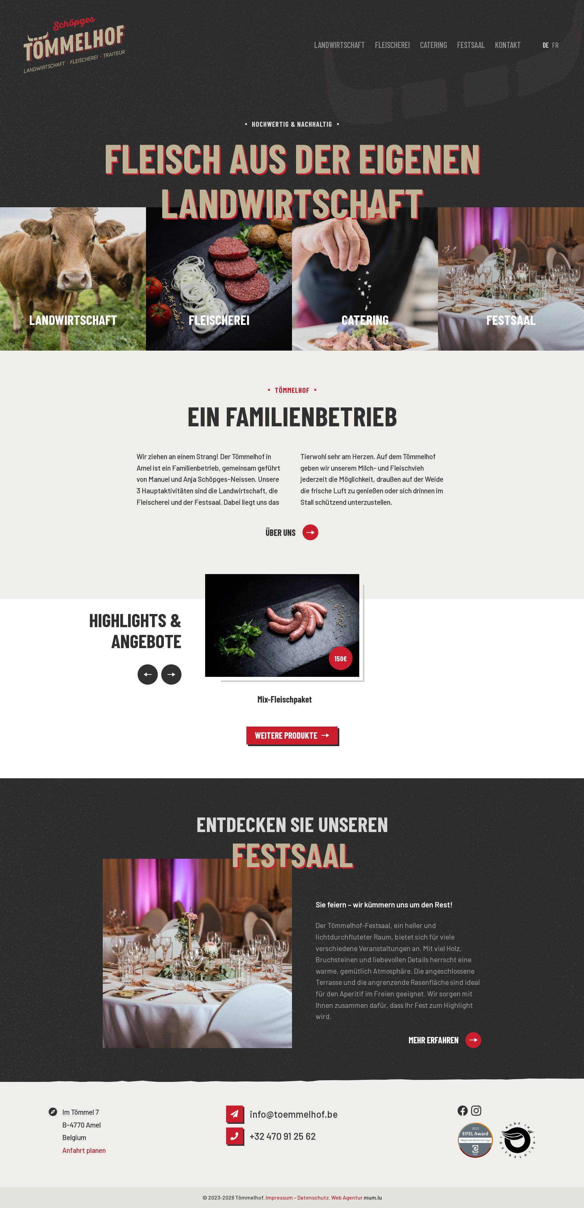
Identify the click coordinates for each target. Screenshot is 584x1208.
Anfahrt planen (84, 1150)
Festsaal (471, 45)
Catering (433, 45)
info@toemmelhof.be (294, 1114)
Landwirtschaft (339, 45)
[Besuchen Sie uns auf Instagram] (476, 1111)
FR (555, 45)
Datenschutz (313, 1197)
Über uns (281, 532)
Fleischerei (392, 45)
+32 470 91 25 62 (283, 1136)
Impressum (279, 1197)
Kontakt (508, 45)
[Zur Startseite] (74, 45)
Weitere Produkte (286, 735)
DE (546, 45)
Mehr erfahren (434, 1040)
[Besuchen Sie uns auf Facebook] (463, 1111)
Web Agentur (347, 1197)
